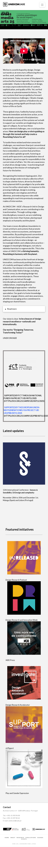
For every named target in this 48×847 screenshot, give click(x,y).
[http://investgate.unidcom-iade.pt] (24, 682)
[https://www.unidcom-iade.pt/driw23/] (24, 598)
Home (7, 837)
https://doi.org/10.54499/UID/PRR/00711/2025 (26, 416)
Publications (31, 837)
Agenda (40, 837)
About (12, 837)
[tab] (24, 309)
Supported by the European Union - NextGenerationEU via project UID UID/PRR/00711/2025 (22, 410)
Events (24, 839)
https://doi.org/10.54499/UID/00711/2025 (24, 401)
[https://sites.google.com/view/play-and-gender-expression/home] (24, 769)
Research (20, 837)
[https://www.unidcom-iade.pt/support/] (24, 724)
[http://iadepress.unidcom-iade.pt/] (24, 638)
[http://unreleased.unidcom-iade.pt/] (24, 557)
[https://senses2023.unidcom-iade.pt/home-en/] (24, 463)
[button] (42, 4)
